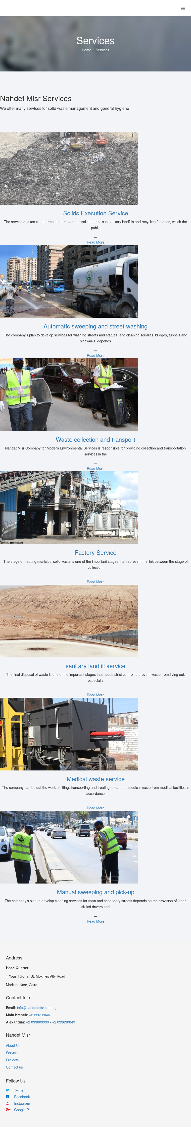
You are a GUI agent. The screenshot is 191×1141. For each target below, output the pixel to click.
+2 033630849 (63, 1021)
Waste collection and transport (95, 439)
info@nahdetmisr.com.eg (36, 1007)
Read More (95, 242)
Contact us (14, 1067)
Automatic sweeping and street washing (95, 325)
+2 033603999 (37, 1021)
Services (12, 1052)
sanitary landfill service (95, 665)
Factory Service (95, 552)
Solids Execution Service (95, 212)
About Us (13, 1045)
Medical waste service (96, 778)
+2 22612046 (39, 1014)
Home (86, 49)
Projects (12, 1059)
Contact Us (123, 1134)
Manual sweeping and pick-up (95, 891)
